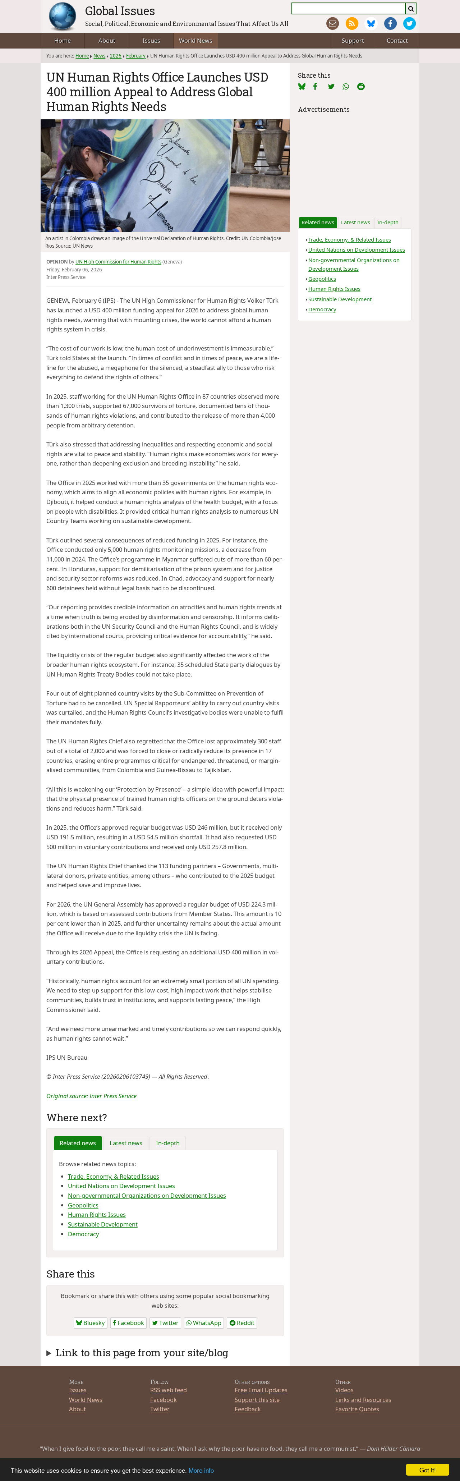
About (106, 40)
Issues (151, 40)
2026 (115, 55)
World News (195, 40)
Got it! (427, 1469)
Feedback (248, 1409)
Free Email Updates (261, 1390)
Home (62, 40)
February (136, 55)
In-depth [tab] (168, 1143)
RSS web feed (168, 1390)
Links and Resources (363, 1399)
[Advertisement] (354, 160)
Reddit (244, 1323)
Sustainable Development (103, 1224)
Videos (344, 1390)
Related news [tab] (78, 1143)
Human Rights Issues (97, 1214)
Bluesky (93, 1323)
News (99, 55)
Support (353, 40)
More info (201, 1470)
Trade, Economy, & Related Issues (113, 1176)
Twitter (168, 1323)
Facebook (130, 1323)
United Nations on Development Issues (121, 1186)
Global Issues (120, 10)
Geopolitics (83, 1205)
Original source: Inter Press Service (91, 1096)
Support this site (257, 1399)
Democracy (83, 1234)
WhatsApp (206, 1323)
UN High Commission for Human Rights (118, 261)
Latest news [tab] (126, 1143)
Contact (397, 40)
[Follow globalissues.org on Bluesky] (371, 23)
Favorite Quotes (357, 1409)
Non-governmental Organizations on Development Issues (147, 1195)
